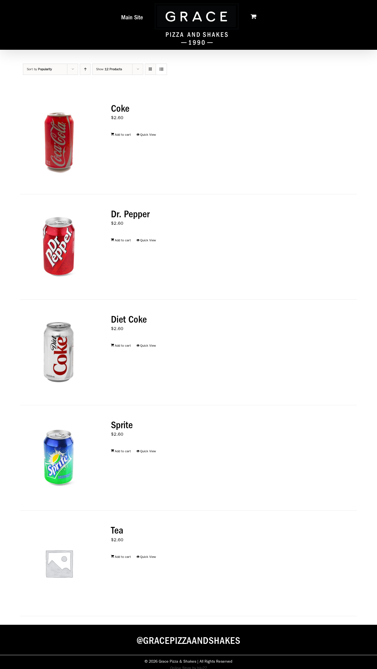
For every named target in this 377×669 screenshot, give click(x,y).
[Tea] (59, 563)
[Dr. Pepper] (59, 247)
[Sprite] (59, 458)
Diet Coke (129, 319)
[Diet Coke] (59, 352)
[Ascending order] (85, 69)
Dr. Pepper (130, 214)
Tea (117, 530)
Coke (120, 108)
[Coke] (59, 141)
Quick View (148, 135)
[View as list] (161, 69)
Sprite (122, 425)
